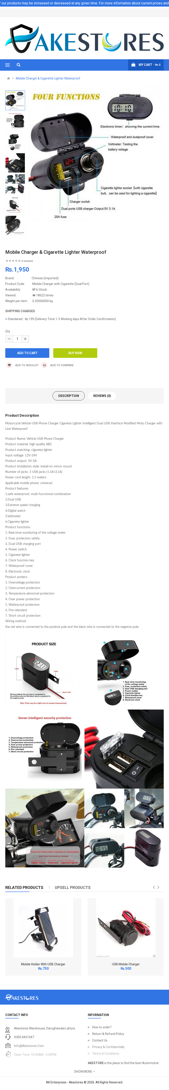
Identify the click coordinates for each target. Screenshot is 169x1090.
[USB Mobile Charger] (126, 927)
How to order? (102, 1027)
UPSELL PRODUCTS (73, 887)
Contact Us (99, 1040)
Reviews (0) (102, 396)
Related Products (24, 887)
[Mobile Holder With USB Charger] (43, 927)
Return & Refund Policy (108, 1034)
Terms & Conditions (105, 1053)
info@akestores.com (29, 1046)
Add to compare (62, 365)
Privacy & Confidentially (108, 1047)
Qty (7, 331)
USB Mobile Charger (126, 964)
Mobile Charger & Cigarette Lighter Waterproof (48, 78)
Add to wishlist (27, 365)
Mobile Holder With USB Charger (43, 964)
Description (68, 396)
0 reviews (27, 261)
